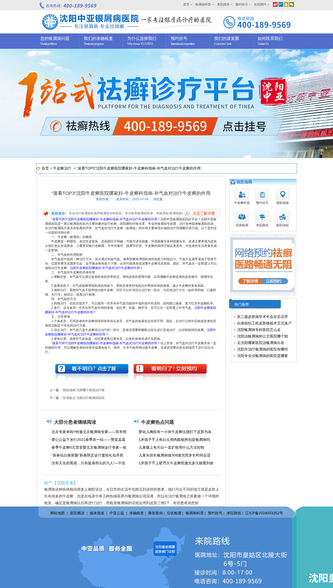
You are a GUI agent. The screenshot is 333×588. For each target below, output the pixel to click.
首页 (186, 4)
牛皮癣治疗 (62, 168)
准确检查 (136, 513)
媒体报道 (97, 513)
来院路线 (223, 4)
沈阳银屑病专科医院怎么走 (259, 330)
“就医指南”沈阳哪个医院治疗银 (83, 390)
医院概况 (77, 513)
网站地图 (57, 513)
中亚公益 (117, 513)
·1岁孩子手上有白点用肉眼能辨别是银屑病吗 (173, 439)
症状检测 (174, 513)
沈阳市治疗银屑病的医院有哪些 (262, 349)
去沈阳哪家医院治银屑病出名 (260, 343)
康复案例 (155, 513)
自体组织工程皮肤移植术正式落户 (264, 323)
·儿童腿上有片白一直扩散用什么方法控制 (170, 447)
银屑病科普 (203, 4)
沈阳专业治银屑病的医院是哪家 (262, 356)
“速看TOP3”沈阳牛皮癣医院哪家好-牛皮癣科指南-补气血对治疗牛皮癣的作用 (138, 168)
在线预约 (260, 4)
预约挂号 (241, 4)
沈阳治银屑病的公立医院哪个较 (262, 336)
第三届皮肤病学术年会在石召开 (262, 317)
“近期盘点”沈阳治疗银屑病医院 (83, 398)
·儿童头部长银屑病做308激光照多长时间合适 (173, 455)
